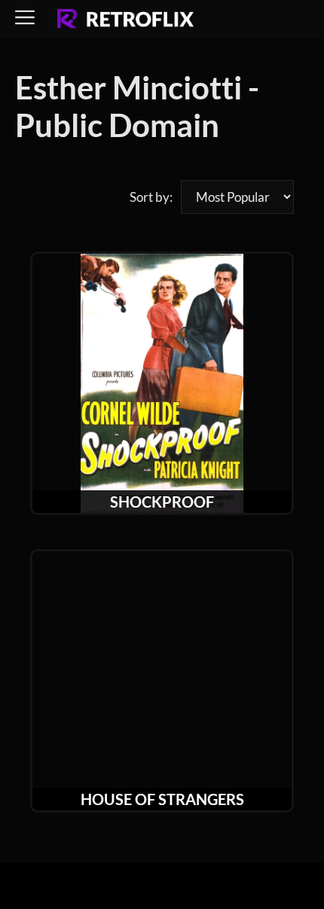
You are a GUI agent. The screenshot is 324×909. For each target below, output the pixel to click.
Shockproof (162, 502)
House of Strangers (162, 799)
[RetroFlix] (125, 20)
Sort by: (151, 197)
